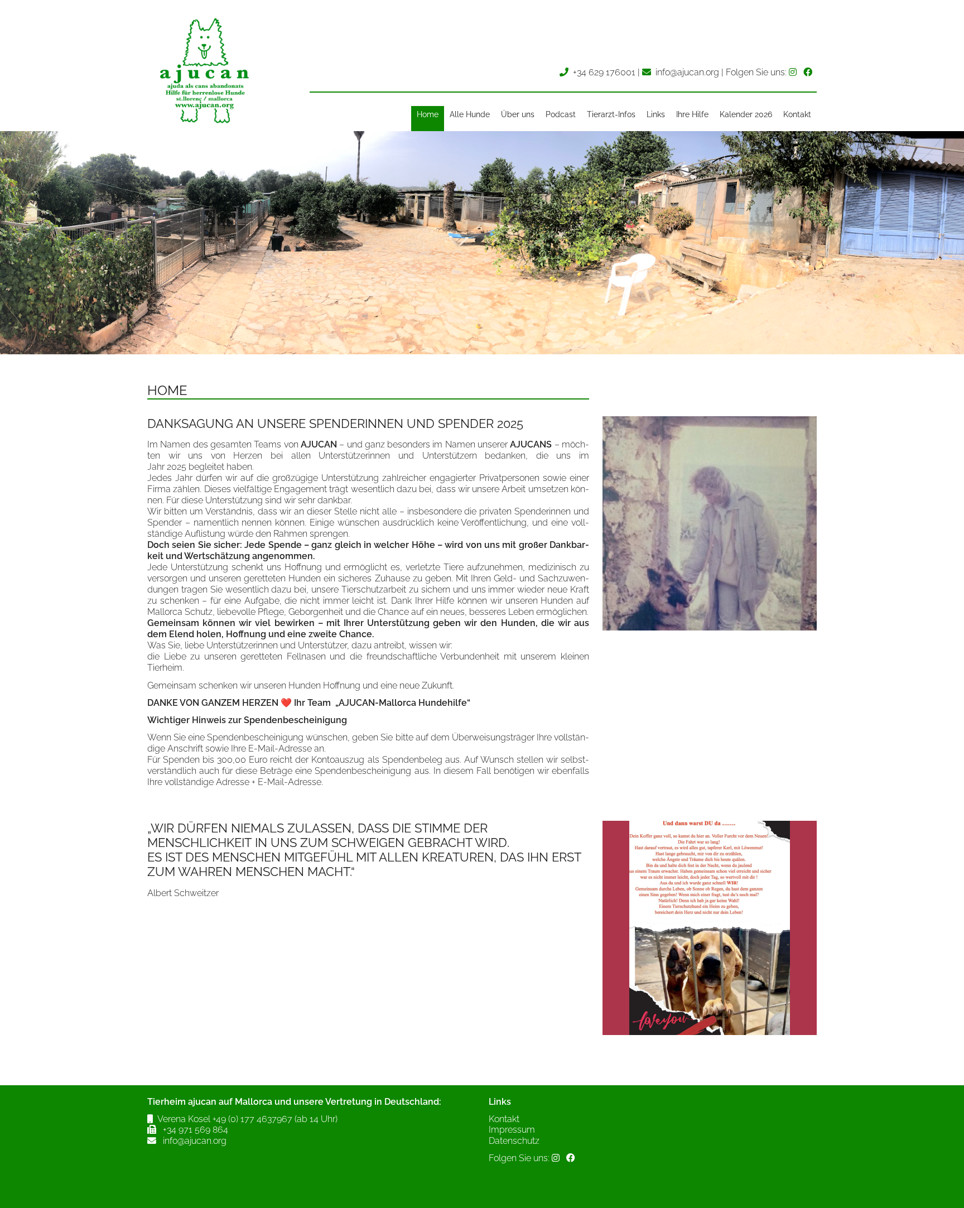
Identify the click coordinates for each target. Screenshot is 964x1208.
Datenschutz (514, 1140)
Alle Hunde (470, 114)
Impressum (512, 1129)
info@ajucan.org (687, 72)
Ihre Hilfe (692, 114)
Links (656, 114)
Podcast (561, 114)
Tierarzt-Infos (611, 114)
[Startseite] (203, 125)
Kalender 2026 (746, 114)
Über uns (517, 114)
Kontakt (797, 114)
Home (427, 114)
